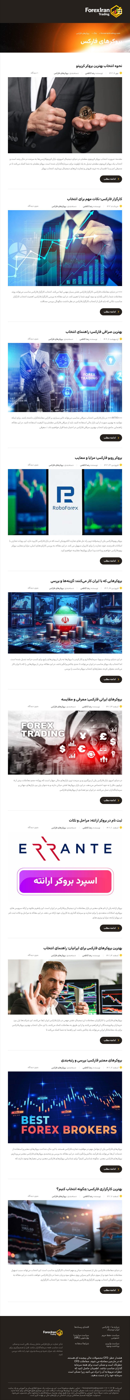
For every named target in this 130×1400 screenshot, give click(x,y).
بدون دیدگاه (33, 206)
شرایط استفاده (82, 1343)
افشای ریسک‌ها (81, 1327)
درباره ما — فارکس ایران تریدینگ (110, 1328)
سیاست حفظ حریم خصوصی (110, 1336)
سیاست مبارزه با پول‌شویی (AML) (81, 1336)
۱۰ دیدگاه (34, 73)
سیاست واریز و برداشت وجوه (112, 1344)
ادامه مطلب (110, 179)
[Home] (103, 11)
